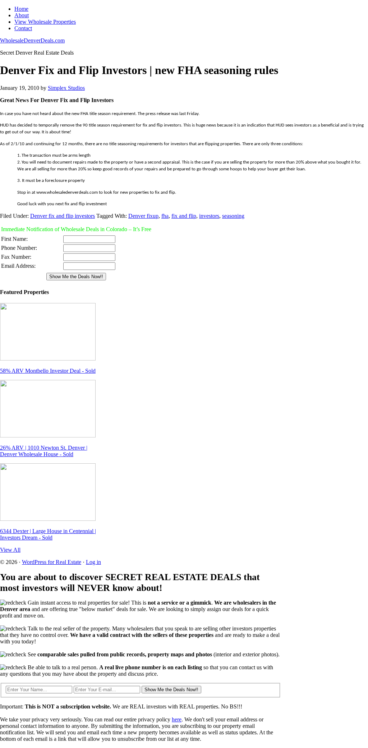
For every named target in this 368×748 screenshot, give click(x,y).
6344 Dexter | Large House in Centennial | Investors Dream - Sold (48, 534)
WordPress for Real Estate (51, 562)
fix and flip (183, 216)
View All (10, 550)
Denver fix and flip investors (62, 216)
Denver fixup (143, 216)
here (176, 719)
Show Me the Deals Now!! (171, 689)
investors (209, 216)
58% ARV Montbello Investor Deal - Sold (48, 371)
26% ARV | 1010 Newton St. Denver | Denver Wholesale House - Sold (43, 451)
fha (165, 216)
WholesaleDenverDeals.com (32, 40)
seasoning (233, 216)
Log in (93, 562)
